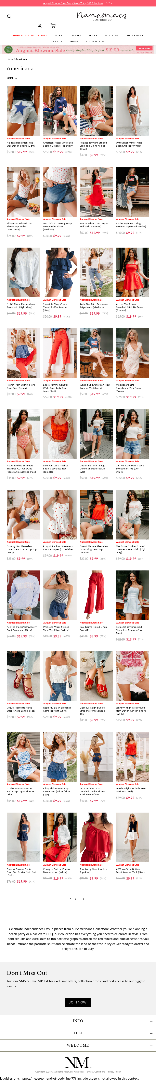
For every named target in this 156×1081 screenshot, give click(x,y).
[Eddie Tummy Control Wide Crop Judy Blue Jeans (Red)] (59, 353)
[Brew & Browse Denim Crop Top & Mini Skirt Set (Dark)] (23, 837)
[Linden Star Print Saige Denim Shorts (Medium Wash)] (96, 434)
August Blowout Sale (30, 35)
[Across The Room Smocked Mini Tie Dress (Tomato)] (132, 272)
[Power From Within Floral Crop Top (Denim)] (23, 353)
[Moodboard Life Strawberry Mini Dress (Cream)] (132, 353)
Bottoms (112, 35)
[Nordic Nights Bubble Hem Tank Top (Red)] (132, 757)
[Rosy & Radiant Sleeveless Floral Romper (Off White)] (59, 514)
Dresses (75, 35)
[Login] (41, 25)
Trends (56, 41)
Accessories (95, 41)
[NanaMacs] (102, 16)
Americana (21, 59)
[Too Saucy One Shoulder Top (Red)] (96, 837)
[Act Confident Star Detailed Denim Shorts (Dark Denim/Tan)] (96, 757)
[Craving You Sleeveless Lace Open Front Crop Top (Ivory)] (23, 514)
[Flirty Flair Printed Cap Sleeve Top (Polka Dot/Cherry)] (23, 192)
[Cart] (51, 25)
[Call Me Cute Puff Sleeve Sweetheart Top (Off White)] (132, 434)
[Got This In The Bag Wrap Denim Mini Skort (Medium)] (59, 192)
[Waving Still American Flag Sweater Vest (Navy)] (96, 353)
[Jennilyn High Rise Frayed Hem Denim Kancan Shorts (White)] (132, 676)
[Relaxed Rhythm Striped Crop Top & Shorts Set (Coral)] (96, 111)
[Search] (9, 16)
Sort (10, 78)
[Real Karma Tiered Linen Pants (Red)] (96, 595)
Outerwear (135, 35)
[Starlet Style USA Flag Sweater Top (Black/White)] (132, 192)
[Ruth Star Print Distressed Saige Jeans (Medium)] (96, 272)
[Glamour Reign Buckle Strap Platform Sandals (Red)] (96, 676)
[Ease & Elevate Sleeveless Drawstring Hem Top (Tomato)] (96, 514)
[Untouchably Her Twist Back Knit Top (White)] (132, 111)
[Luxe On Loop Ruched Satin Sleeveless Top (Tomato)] (59, 434)
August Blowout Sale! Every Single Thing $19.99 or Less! (73, 3)
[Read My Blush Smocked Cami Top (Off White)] (59, 676)
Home (10, 59)
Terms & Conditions (95, 1071)
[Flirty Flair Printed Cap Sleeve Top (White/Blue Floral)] (59, 757)
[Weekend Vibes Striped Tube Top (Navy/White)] (59, 595)
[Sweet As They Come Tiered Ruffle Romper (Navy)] (59, 272)
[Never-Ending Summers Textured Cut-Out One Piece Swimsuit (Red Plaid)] (23, 434)
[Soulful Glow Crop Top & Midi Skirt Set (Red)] (96, 192)
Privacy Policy (114, 1071)
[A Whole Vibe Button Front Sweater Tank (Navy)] (132, 837)
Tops (58, 35)
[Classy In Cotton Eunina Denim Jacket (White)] (59, 837)
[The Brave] (132, 514)
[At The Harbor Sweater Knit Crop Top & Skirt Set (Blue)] (23, 757)
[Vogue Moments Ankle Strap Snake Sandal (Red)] (23, 676)
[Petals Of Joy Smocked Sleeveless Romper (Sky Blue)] (132, 595)
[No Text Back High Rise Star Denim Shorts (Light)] (23, 111)
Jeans (93, 35)
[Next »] (83, 898)
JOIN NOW (78, 1002)
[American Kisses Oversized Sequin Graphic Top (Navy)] (59, 111)
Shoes (74, 41)
